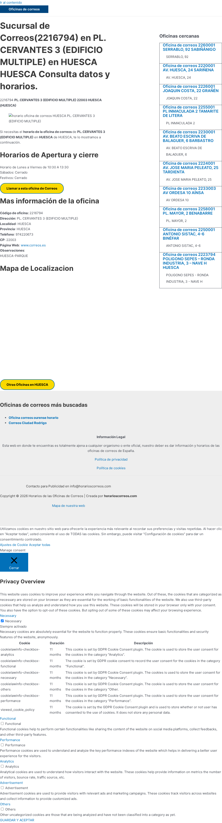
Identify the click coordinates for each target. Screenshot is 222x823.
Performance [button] (10, 740)
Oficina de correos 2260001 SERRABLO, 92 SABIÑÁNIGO (189, 47)
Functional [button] (8, 718)
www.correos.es (33, 245)
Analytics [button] (7, 761)
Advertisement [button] (11, 783)
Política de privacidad (111, 459)
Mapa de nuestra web (68, 506)
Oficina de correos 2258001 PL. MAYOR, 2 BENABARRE (189, 211)
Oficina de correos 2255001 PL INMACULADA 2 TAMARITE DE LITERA (191, 111)
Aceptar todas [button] (39, 545)
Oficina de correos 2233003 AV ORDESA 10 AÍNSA (189, 190)
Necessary (13, 621)
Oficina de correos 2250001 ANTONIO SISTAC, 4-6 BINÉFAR (189, 234)
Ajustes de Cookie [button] (14, 545)
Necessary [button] (8, 616)
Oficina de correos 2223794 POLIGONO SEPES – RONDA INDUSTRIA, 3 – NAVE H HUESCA (189, 261)
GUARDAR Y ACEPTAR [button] (17, 820)
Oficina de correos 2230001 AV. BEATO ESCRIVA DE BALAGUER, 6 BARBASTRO (189, 136)
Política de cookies (111, 468)
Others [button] (5, 804)
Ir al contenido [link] (11, 2)
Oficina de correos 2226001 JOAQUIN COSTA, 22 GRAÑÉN (191, 88)
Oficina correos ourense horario (33, 418)
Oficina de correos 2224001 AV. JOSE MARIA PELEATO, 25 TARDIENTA (190, 167)
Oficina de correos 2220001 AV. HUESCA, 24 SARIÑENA (189, 67)
